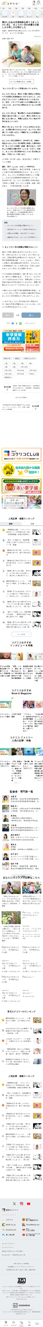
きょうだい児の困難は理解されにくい (20, 225)
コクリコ (16, 782)
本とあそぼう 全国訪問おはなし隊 (13, 1255)
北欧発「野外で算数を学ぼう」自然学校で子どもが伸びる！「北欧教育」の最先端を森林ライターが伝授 (26, 388)
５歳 (5, 367)
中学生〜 (32, 374)
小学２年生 (8, 370)
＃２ (24, 159)
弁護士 (17, 358)
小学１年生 (24, 367)
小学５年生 (8, 374)
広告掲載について (13, 1267)
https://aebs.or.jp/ (21, 1299)
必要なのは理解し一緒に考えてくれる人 (21, 233)
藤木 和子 (10, 38)
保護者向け (8, 377)
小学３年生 (20, 370)
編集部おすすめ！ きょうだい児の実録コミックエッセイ (23, 237)
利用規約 (26, 1263)
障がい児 (7, 358)
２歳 (13, 363)
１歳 (5, 363)
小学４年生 (33, 370)
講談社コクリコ (4, 766)
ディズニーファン (8, 1247)
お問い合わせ (17, 1263)
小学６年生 (20, 374)
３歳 (21, 363)
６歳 (13, 367)
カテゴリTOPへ (21, 397)
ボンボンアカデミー (8, 1244)
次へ (31, 315)
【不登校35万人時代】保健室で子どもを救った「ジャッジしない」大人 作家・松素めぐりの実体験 (16, 407)
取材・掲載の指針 (30, 1270)
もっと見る (21, 634)
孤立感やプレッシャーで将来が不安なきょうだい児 (23, 229)
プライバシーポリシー (27, 1267)
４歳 (29, 363)
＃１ (19, 159)
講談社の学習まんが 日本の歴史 (12, 1251)
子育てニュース (29, 358)
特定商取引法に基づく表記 (14, 1270)
